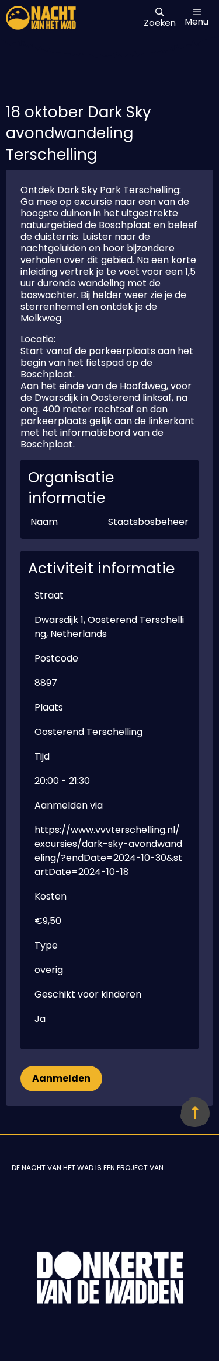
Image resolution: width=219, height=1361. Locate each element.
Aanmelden (61, 1078)
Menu (196, 20)
